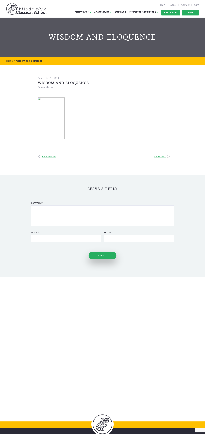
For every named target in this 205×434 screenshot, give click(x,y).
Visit (190, 12)
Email (107, 232)
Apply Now (170, 12)
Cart (196, 4)
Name (35, 232)
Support (120, 12)
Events (173, 4)
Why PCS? (82, 12)
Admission (101, 12)
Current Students (142, 12)
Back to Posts (49, 156)
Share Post (160, 156)
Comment (37, 202)
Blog (162, 4)
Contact (185, 4)
